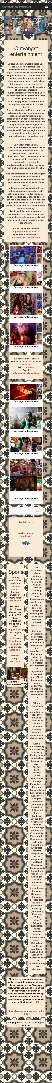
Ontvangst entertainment (16, 7)
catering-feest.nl (15, 587)
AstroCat (29, 1022)
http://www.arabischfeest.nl (26, 231)
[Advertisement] (26, 1056)
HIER (37, 1002)
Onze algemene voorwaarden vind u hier (26, 1012)
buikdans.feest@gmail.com (26, 373)
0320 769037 (28, 367)
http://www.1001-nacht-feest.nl (26, 237)
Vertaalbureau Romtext (15, 642)
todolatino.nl (15, 600)
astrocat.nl (15, 661)
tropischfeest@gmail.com (21, 629)
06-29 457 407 (25, 361)
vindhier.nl (26, 536)
